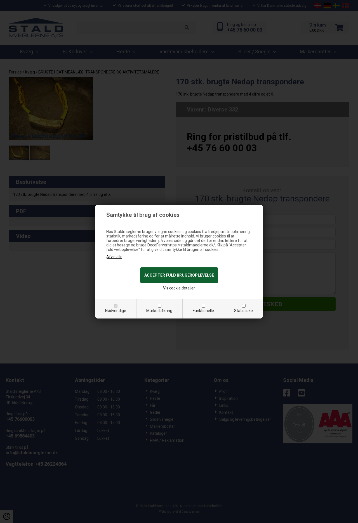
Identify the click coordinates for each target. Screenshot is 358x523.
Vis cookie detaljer (179, 288)
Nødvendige (115, 310)
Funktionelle (203, 310)
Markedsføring (159, 310)
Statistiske (243, 310)
